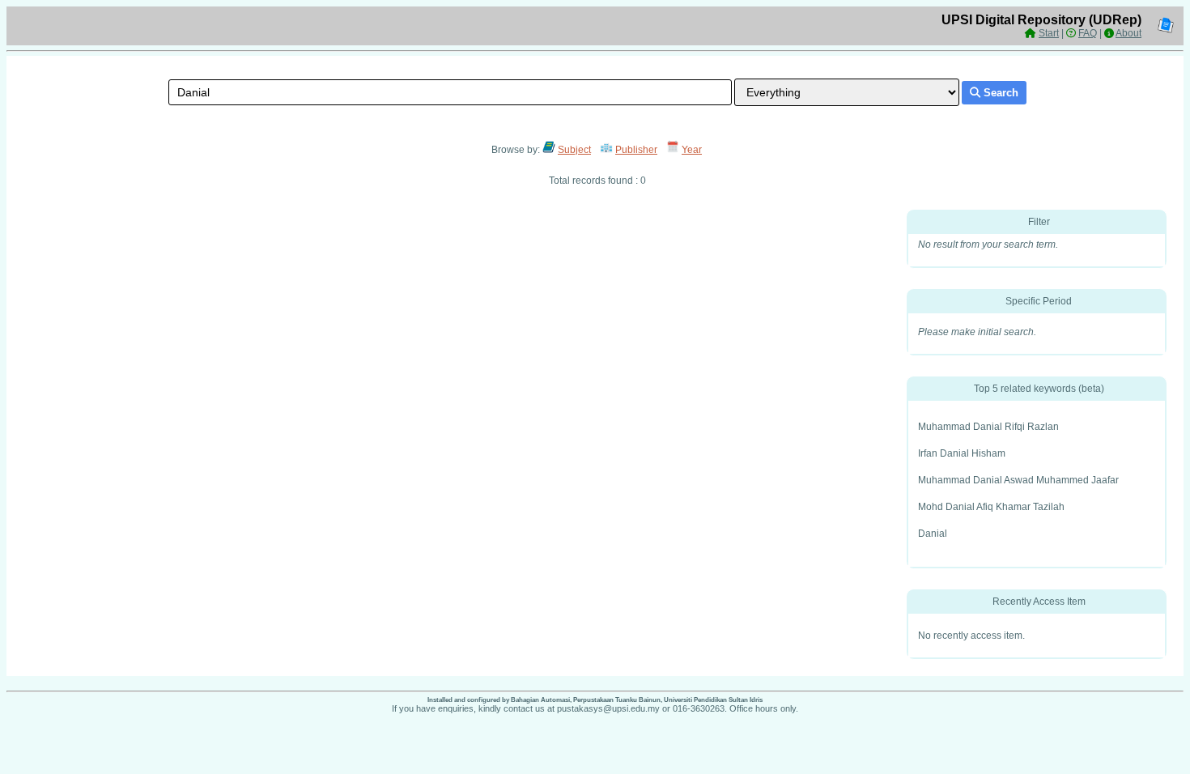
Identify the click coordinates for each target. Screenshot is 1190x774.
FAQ (1087, 33)
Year (692, 149)
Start (1049, 33)
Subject (574, 149)
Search (999, 93)
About (1128, 33)
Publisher (636, 149)
